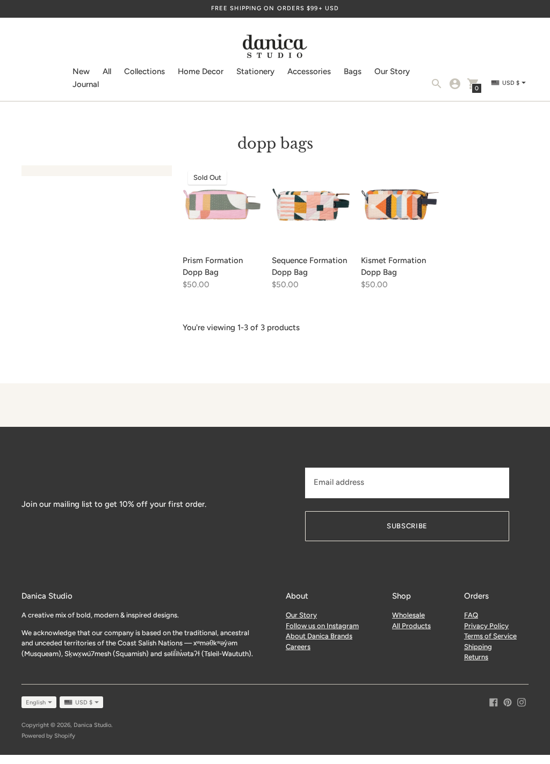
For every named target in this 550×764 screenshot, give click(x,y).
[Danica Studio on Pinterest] (507, 702)
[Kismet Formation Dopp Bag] (400, 204)
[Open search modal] (436, 83)
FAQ (471, 615)
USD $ (83, 702)
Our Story (392, 71)
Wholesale (408, 615)
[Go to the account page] (454, 83)
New (81, 71)
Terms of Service (490, 636)
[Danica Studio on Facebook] (493, 702)
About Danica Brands (319, 636)
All (107, 71)
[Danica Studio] (275, 47)
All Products (411, 626)
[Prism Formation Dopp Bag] (222, 204)
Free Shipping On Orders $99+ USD (275, 8)
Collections (144, 71)
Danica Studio (92, 725)
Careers (298, 647)
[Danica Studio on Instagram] (521, 702)
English (36, 702)
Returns (476, 657)
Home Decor (200, 71)
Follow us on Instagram (322, 626)
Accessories (309, 71)
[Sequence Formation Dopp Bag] (311, 204)
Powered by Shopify (48, 735)
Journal (86, 84)
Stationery (255, 71)
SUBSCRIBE (407, 526)
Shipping (478, 647)
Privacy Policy (486, 626)
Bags (352, 71)
